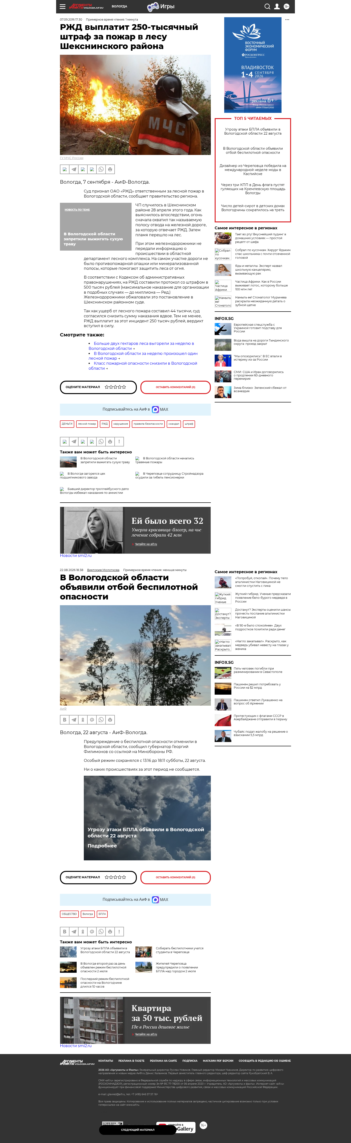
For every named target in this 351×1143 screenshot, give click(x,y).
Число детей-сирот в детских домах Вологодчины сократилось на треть (253, 208)
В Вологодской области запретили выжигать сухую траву (105, 460)
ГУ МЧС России (71, 158)
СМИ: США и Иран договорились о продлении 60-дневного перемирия (259, 375)
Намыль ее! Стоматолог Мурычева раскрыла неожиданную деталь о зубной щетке (261, 301)
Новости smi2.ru (76, 555)
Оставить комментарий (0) (175, 387)
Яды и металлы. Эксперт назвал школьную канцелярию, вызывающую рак (258, 269)
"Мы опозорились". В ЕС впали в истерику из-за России (258, 358)
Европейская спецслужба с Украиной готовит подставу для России (258, 328)
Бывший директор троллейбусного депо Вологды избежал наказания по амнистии (94, 491)
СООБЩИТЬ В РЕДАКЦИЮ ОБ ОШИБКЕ (265, 1060)
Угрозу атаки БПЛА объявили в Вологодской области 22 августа (253, 131)
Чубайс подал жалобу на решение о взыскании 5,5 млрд (261, 733)
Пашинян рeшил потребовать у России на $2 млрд (257, 686)
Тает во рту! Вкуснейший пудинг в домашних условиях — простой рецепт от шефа (260, 238)
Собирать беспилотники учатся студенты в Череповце (179, 950)
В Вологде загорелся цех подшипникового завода (82, 475)
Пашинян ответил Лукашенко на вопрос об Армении (258, 701)
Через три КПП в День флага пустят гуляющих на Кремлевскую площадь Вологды (253, 189)
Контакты (105, 1060)
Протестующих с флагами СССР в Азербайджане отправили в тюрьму (260, 717)
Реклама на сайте (163, 1060)
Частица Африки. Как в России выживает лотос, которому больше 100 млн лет (261, 285)
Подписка (189, 1060)
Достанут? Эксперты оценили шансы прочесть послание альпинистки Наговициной (263, 613)
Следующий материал (137, 1130)
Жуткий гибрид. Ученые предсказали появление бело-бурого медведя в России (263, 597)
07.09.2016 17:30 (71, 19)
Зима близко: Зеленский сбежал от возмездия (260, 389)
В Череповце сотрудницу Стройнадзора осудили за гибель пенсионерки (169, 475)
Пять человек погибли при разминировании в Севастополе (258, 670)
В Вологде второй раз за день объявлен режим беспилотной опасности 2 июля (103, 967)
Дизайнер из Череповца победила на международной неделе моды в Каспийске (253, 170)
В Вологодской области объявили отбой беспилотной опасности (253, 151)
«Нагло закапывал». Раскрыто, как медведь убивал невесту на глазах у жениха (262, 645)
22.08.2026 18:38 (71, 570)
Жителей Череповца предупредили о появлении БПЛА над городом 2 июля (177, 967)
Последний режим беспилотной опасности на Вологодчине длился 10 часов (104, 982)
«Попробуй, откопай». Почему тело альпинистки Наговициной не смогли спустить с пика (261, 582)
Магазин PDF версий (218, 1060)
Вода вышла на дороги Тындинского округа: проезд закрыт (261, 342)
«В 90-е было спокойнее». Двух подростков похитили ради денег (260, 627)
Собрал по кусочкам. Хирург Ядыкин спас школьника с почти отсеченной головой (263, 253)
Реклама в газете (131, 1060)
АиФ (63, 708)
